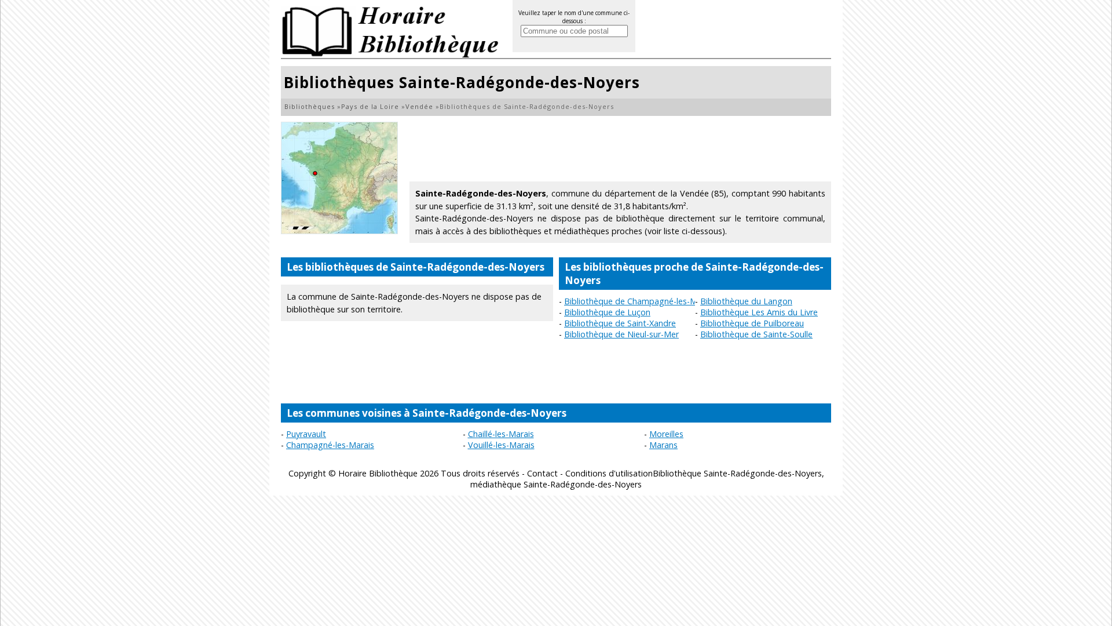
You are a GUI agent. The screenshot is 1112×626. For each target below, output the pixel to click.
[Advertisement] (620, 148)
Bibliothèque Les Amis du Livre (759, 312)
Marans (663, 444)
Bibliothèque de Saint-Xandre (620, 323)
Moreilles (666, 433)
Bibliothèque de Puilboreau (752, 323)
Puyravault (306, 433)
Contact (542, 473)
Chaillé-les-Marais (501, 433)
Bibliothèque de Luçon (607, 312)
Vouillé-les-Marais (501, 444)
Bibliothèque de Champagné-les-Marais (639, 301)
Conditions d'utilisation (609, 473)
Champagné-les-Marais (330, 444)
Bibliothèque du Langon (746, 301)
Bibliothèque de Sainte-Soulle (756, 334)
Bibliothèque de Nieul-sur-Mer (621, 334)
